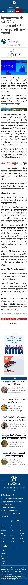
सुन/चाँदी (3, 553)
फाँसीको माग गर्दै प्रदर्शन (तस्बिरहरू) (14, 383)
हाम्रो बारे (6, 516)
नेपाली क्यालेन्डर (4, 564)
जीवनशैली (3, 536)
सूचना (21, 531)
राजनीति (22, 533)
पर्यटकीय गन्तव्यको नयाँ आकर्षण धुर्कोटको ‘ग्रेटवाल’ (14, 455)
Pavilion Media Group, (13, 570)
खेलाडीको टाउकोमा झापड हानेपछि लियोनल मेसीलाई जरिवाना (14, 419)
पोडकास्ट (22, 541)
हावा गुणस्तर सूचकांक (6, 556)
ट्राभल (11, 528)
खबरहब (10, 39)
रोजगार (12, 541)
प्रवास (2, 541)
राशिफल (22, 536)
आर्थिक (2, 533)
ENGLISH (18, 11)
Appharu (14, 580)
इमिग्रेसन (12, 539)
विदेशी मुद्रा (3, 551)
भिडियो (21, 539)
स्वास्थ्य (12, 533)
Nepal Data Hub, (11, 575)
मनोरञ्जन (12, 536)
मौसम (2, 559)
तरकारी (3, 561)
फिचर (2, 539)
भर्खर (14, 378)
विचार (11, 531)
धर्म (11, 525)
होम (2, 525)
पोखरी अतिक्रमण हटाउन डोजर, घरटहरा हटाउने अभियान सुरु (14, 437)
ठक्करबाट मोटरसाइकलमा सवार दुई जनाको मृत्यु (14, 401)
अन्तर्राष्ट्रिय (3, 531)
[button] (24, 577)
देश (20, 525)
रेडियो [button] (10, 11)
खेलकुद (21, 528)
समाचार (3, 528)
